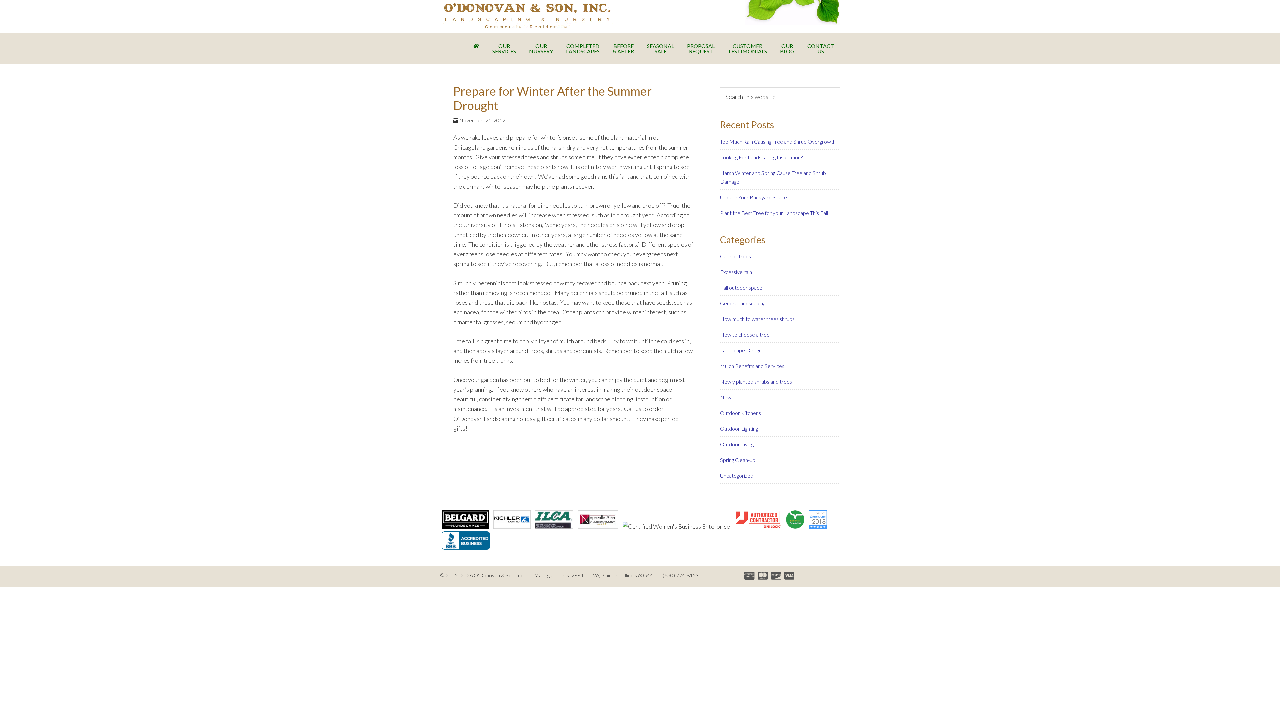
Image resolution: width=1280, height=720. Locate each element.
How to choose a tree (745, 334)
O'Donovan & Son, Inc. (528, 15)
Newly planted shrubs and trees (756, 381)
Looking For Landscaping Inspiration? (761, 157)
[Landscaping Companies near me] (818, 526)
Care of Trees (735, 256)
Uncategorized (736, 475)
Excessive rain (736, 272)
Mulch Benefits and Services (752, 366)
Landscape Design (741, 350)
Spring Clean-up (737, 460)
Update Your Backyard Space (753, 197)
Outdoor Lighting (739, 428)
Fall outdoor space (741, 287)
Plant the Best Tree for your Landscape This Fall (774, 213)
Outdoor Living (737, 444)
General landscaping (742, 303)
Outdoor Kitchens (740, 413)
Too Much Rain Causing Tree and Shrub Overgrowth (778, 141)
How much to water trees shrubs (757, 319)
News (727, 397)
